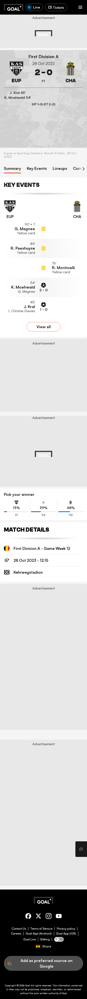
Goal (27, 985)
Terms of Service (41, 928)
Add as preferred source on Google (46, 963)
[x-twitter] (38, 917)
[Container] (16, 72)
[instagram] (48, 917)
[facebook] (28, 917)
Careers (16, 933)
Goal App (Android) (39, 933)
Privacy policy (66, 928)
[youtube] (59, 917)
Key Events (37, 168)
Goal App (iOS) (66, 933)
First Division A (43, 56)
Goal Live (29, 939)
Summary (12, 168)
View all (43, 326)
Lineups (60, 168)
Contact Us (19, 928)
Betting (45, 939)
